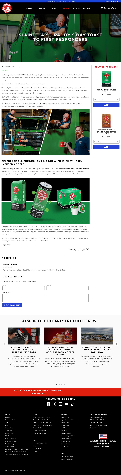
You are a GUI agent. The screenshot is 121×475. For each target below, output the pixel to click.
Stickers (35, 451)
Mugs (35, 446)
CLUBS (42, 8)
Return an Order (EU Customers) (15, 452)
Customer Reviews (82, 8)
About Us (8, 417)
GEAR (54, 8)
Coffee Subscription (39, 430)
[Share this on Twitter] (74, 249)
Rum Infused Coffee (96, 422)
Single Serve (65, 444)
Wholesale (64, 446)
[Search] (105, 8)
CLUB (35, 414)
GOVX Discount (10, 436)
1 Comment (15, 67)
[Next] (116, 344)
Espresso (64, 430)
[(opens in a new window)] (72, 405)
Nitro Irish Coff (28, 171)
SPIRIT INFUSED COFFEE (98, 414)
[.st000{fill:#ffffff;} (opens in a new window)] (49, 405)
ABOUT (66, 8)
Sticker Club (37, 428)
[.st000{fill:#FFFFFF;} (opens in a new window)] (55, 405)
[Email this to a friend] (87, 249)
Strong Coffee (66, 438)
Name (4, 285)
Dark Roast (65, 425)
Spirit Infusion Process (97, 428)
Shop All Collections (68, 456)
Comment (6, 293)
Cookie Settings (10, 446)
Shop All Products (67, 459)
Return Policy (9, 433)
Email (49, 285)
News (6, 425)
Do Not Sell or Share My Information (17, 449)
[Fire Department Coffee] (7, 8)
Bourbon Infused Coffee (97, 417)
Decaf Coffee (65, 441)
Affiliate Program (10, 441)
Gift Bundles (37, 448)
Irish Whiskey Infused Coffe (75, 169)
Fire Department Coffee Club (42, 425)
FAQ (6, 422)
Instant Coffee (66, 433)
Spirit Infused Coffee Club (41, 420)
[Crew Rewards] (109, 8)
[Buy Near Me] (101, 8)
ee (34, 171)
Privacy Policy (9, 444)
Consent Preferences (109, 470)
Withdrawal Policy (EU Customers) (16, 454)
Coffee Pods (65, 417)
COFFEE (29, 8)
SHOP (63, 454)
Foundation (8, 428)
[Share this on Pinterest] (83, 249)
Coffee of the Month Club (41, 417)
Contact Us (8, 430)
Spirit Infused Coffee (68, 420)
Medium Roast (66, 422)
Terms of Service (10, 438)
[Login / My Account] (112, 8)
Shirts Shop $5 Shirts (40, 443)
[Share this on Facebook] (78, 249)
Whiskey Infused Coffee (97, 420)
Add (106, 105)
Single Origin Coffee (68, 436)
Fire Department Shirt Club (42, 422)
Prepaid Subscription (40, 433)
